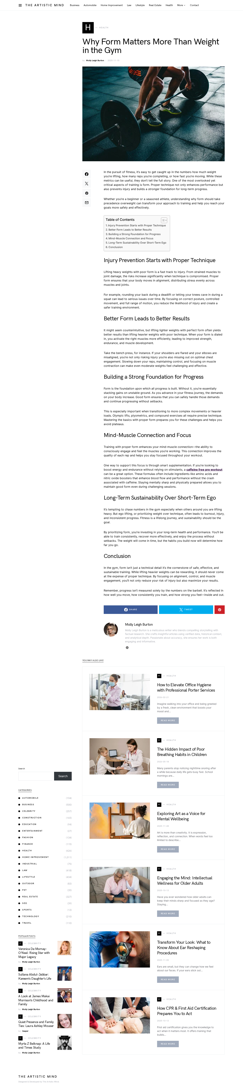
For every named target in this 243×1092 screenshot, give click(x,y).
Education (29, 824)
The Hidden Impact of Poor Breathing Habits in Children (182, 752)
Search (21, 768)
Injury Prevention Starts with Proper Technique (137, 225)
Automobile (30, 798)
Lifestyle (28, 877)
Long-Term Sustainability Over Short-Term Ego (137, 242)
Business (28, 804)
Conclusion (116, 247)
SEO (24, 903)
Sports (27, 910)
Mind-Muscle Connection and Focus (131, 238)
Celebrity (29, 811)
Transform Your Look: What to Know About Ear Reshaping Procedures (183, 948)
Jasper (25, 1031)
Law (25, 870)
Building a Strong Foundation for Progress (135, 234)
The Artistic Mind (44, 5)
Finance (27, 844)
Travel (26, 923)
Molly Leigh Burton (95, 60)
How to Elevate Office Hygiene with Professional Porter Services (186, 687)
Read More (168, 720)
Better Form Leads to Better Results (130, 229)
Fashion (27, 837)
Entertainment (32, 831)
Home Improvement (35, 857)
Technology (30, 916)
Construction (31, 817)
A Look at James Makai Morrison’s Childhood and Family (35, 1000)
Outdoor (28, 883)
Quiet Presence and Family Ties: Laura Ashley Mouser (36, 1024)
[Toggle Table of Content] (162, 220)
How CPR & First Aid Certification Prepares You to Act (186, 1011)
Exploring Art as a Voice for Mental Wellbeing (181, 816)
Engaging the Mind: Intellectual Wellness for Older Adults (184, 880)
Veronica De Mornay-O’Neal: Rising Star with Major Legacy (34, 953)
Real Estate (30, 896)
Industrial (29, 863)
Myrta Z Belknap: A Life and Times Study (34, 1046)
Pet (24, 890)
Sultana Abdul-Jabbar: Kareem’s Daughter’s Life (34, 977)
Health (27, 850)
